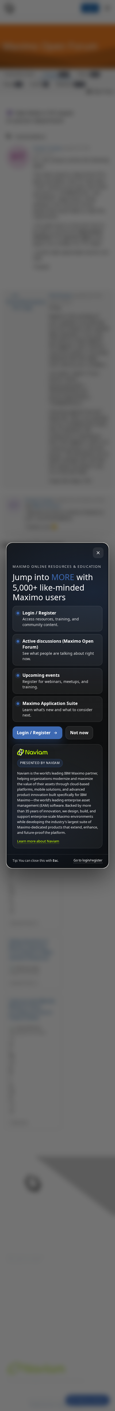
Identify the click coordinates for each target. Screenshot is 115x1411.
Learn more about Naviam (38, 841)
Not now (79, 733)
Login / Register (34, 733)
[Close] (98, 552)
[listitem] (57, 618)
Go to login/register (88, 860)
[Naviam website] (32, 752)
